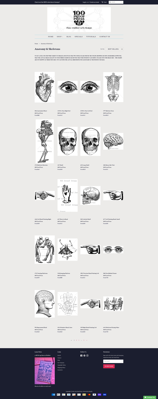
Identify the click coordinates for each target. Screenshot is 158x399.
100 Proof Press (78, 391)
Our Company (61, 362)
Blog (69, 36)
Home (50, 36)
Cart (105, 2)
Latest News (38, 352)
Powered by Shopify (87, 391)
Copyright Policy (62, 365)
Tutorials (91, 36)
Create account (94, 2)
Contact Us (104, 36)
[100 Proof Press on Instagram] (87, 356)
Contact (59, 358)
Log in (84, 2)
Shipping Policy (61, 367)
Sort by (102, 49)
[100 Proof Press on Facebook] (81, 356)
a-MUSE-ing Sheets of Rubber (43, 355)
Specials (79, 36)
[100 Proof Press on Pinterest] (84, 356)
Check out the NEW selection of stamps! (47, 2)
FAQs (59, 360)
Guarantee (60, 370)
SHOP (59, 36)
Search (59, 355)
